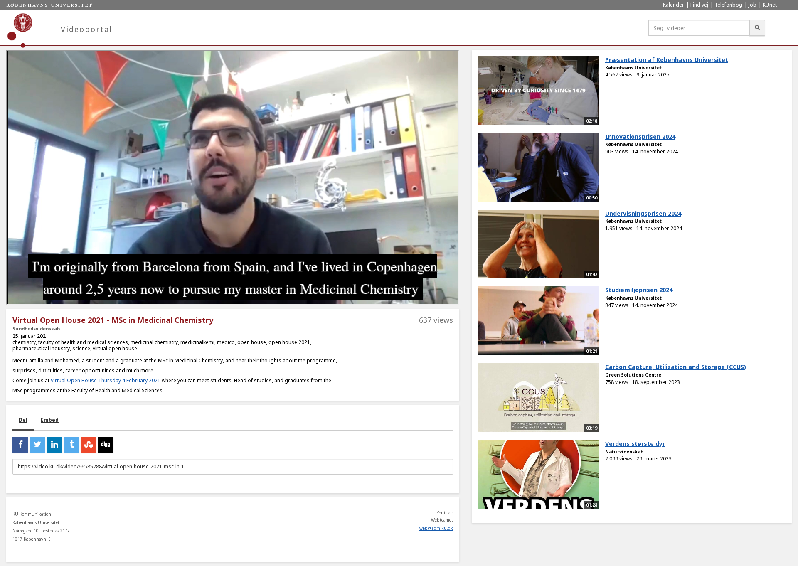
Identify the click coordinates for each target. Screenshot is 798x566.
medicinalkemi (197, 342)
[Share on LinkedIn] (54, 445)
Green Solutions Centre (633, 375)
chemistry (24, 342)
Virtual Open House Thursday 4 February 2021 (105, 380)
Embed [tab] (50, 419)
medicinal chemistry (154, 342)
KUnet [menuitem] (770, 4)
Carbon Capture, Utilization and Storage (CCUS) (675, 367)
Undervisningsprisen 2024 (643, 213)
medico (226, 342)
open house (251, 342)
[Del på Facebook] (20, 445)
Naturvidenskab (624, 451)
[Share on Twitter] (37, 445)
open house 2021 (289, 342)
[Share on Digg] (105, 445)
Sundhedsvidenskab (36, 328)
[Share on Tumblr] (71, 445)
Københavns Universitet (633, 67)
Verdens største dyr (635, 444)
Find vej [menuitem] (699, 4)
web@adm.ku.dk (436, 528)
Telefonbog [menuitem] (728, 4)
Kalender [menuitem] (673, 4)
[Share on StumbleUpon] (88, 445)
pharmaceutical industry (41, 348)
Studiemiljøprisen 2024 (638, 290)
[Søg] (757, 28)
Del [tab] (23, 419)
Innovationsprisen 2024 (640, 136)
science (81, 348)
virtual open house (115, 348)
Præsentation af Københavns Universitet (666, 60)
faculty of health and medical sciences (83, 342)
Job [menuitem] (752, 4)
